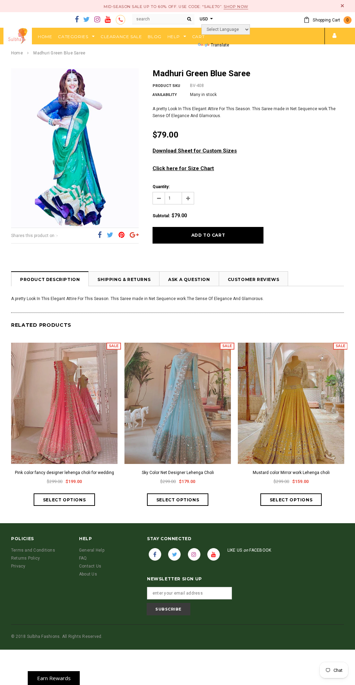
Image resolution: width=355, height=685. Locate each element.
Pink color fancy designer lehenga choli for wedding (64, 472)
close (342, 5)
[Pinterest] (121, 235)
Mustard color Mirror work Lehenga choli (291, 472)
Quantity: (161, 186)
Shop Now (236, 6)
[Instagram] (97, 19)
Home (17, 53)
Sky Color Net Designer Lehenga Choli (178, 472)
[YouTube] (108, 19)
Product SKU (166, 86)
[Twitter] (86, 19)
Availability (165, 95)
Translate (220, 45)
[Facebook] (77, 19)
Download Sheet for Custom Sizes (195, 151)
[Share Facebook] (100, 235)
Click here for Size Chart (183, 168)
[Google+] (134, 235)
